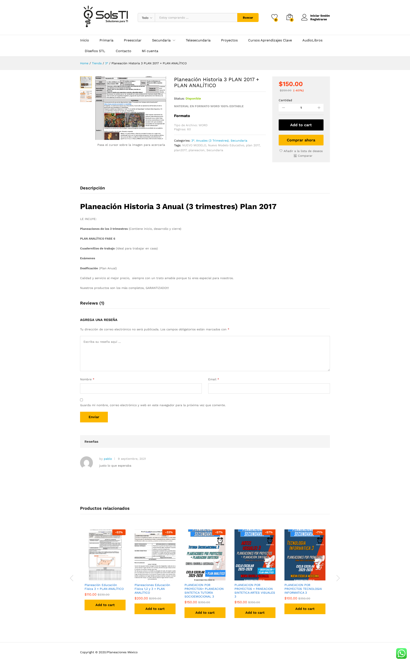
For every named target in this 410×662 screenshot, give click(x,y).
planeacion (197, 150)
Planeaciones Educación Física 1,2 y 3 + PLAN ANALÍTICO (152, 588)
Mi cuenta (150, 51)
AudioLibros (312, 40)
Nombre (87, 379)
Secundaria (239, 140)
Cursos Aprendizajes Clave (270, 40)
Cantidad (285, 100)
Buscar (248, 17)
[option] (105, 573)
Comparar (305, 155)
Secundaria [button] (161, 40)
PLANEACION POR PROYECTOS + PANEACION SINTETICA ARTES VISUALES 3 (254, 590)
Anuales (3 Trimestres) (212, 140)
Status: (179, 98)
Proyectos (229, 40)
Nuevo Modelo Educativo (226, 145)
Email (213, 379)
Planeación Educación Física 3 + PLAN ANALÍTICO (104, 586)
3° (192, 140)
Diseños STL (95, 51)
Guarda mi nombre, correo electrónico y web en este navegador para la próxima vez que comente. (153, 405)
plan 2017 (253, 145)
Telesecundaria (198, 40)
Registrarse (318, 19)
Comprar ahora (301, 140)
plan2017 (180, 150)
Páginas (179, 129)
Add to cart (301, 125)
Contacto (123, 51)
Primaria (106, 40)
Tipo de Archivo (185, 125)
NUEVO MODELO (194, 145)
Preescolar (133, 40)
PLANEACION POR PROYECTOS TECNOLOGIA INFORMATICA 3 (303, 588)
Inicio (84, 40)
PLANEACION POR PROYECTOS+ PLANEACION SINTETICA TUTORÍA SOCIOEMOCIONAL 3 (204, 590)
